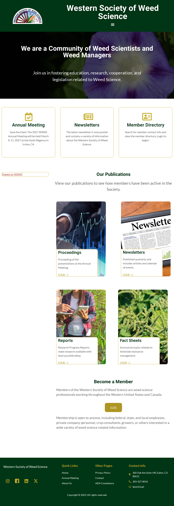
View (87, 151)
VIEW (61, 274)
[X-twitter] (35, 481)
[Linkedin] (26, 481)
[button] (112, 24)
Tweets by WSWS (12, 174)
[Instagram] (7, 481)
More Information (28, 151)
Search (145, 147)
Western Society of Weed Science (113, 12)
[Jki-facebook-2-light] (17, 481)
